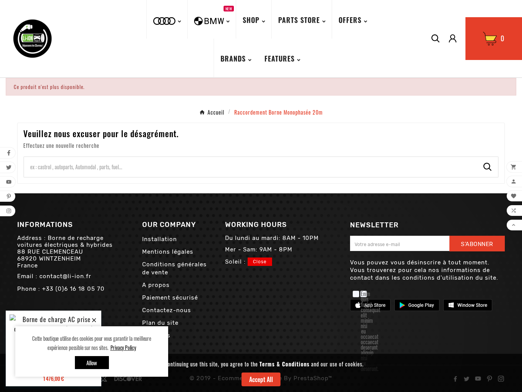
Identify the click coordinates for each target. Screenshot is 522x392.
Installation (159, 239)
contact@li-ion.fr (65, 276)
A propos (156, 285)
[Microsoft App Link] (467, 304)
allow (91, 362)
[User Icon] (452, 38)
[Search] (487, 167)
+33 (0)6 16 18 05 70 (73, 288)
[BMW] (168, 19)
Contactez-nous (166, 310)
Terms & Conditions (284, 364)
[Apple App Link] (370, 304)
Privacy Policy (123, 347)
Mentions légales (167, 251)
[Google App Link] (416, 304)
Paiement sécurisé (170, 297)
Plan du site (160, 322)
